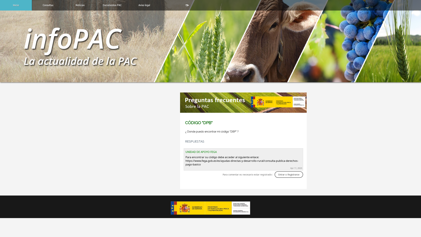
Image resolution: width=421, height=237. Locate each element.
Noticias (80, 5)
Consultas (48, 5)
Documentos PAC (112, 5)
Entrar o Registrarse (288, 174)
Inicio (16, 5)
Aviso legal (144, 5)
